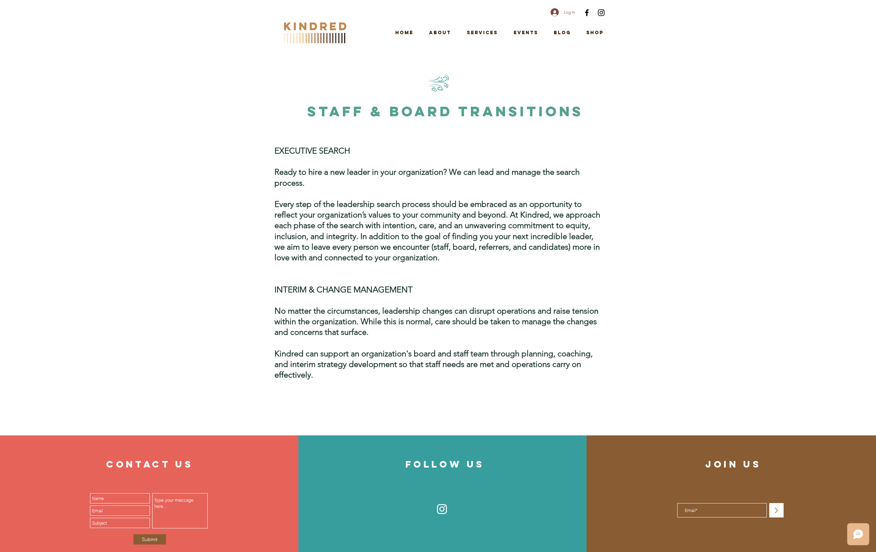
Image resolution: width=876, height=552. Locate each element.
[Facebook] (586, 12)
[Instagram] (601, 12)
